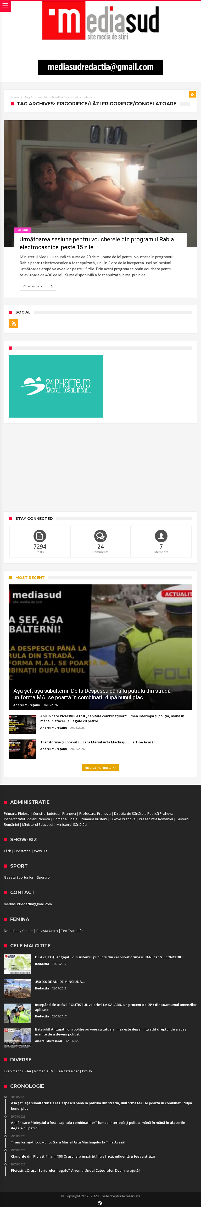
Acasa (15, 97)
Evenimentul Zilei (17, 1071)
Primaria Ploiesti (17, 813)
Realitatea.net (68, 1071)
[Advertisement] (100, 467)
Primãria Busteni (94, 819)
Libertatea (22, 851)
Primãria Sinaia (65, 819)
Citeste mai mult (36, 286)
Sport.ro (43, 877)
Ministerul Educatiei (37, 824)
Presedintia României (156, 819)
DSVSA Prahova (123, 819)
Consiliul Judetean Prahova (54, 813)
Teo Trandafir (72, 930)
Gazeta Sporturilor (19, 877)
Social (22, 230)
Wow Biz (40, 851)
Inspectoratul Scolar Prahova (27, 819)
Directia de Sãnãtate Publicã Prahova (143, 813)
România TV (43, 1071)
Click (7, 851)
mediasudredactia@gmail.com (28, 904)
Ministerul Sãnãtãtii (72, 824)
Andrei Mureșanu (26, 705)
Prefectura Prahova (95, 813)
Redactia (42, 964)
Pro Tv (87, 1071)
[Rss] (13, 323)
